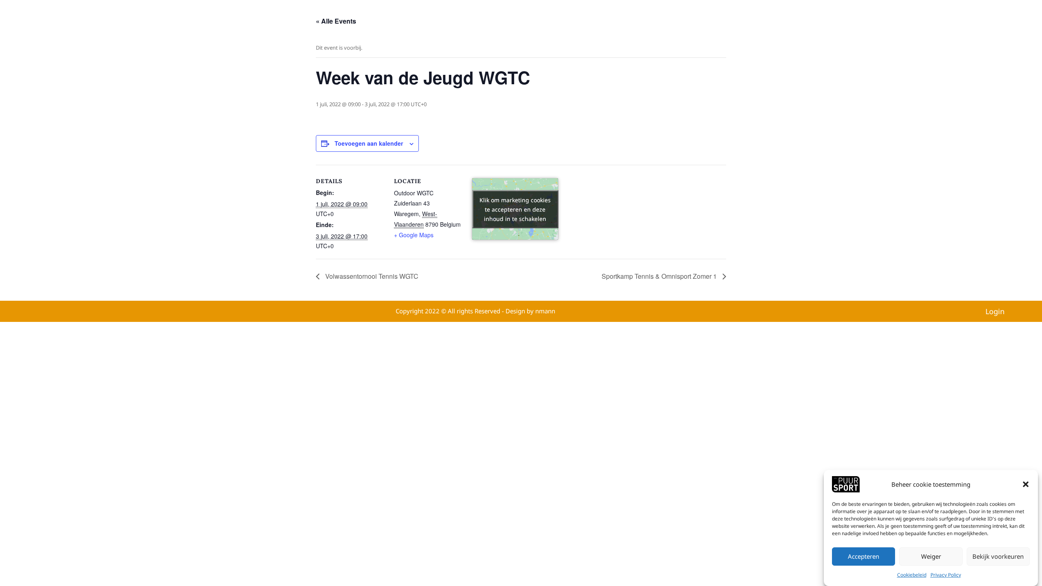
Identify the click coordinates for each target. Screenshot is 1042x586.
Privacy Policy (945, 574)
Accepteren (863, 557)
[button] (1026, 484)
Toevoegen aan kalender (369, 143)
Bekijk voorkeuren (998, 557)
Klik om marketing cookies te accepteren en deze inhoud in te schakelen (515, 209)
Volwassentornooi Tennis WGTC (371, 276)
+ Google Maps (413, 235)
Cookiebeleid (911, 574)
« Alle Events (336, 21)
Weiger (931, 557)
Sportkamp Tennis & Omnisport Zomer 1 (660, 276)
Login (995, 311)
